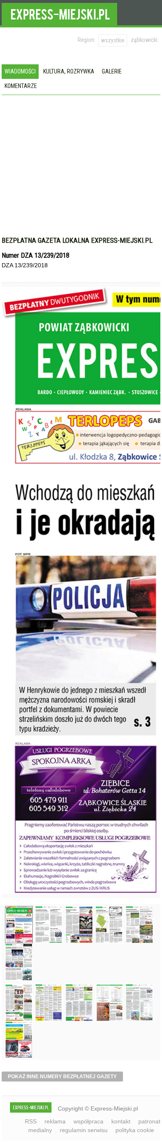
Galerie (112, 71)
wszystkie (113, 40)
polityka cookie (134, 1130)
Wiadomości (20, 71)
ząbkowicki (144, 40)
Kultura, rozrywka (68, 71)
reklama (55, 1121)
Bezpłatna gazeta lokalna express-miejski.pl (77, 240)
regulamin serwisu (84, 1130)
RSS (31, 1121)
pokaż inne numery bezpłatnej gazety (62, 1076)
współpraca (88, 1121)
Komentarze (21, 86)
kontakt (120, 1121)
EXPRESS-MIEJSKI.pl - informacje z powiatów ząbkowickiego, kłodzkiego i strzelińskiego (59, 13)
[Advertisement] (81, 157)
